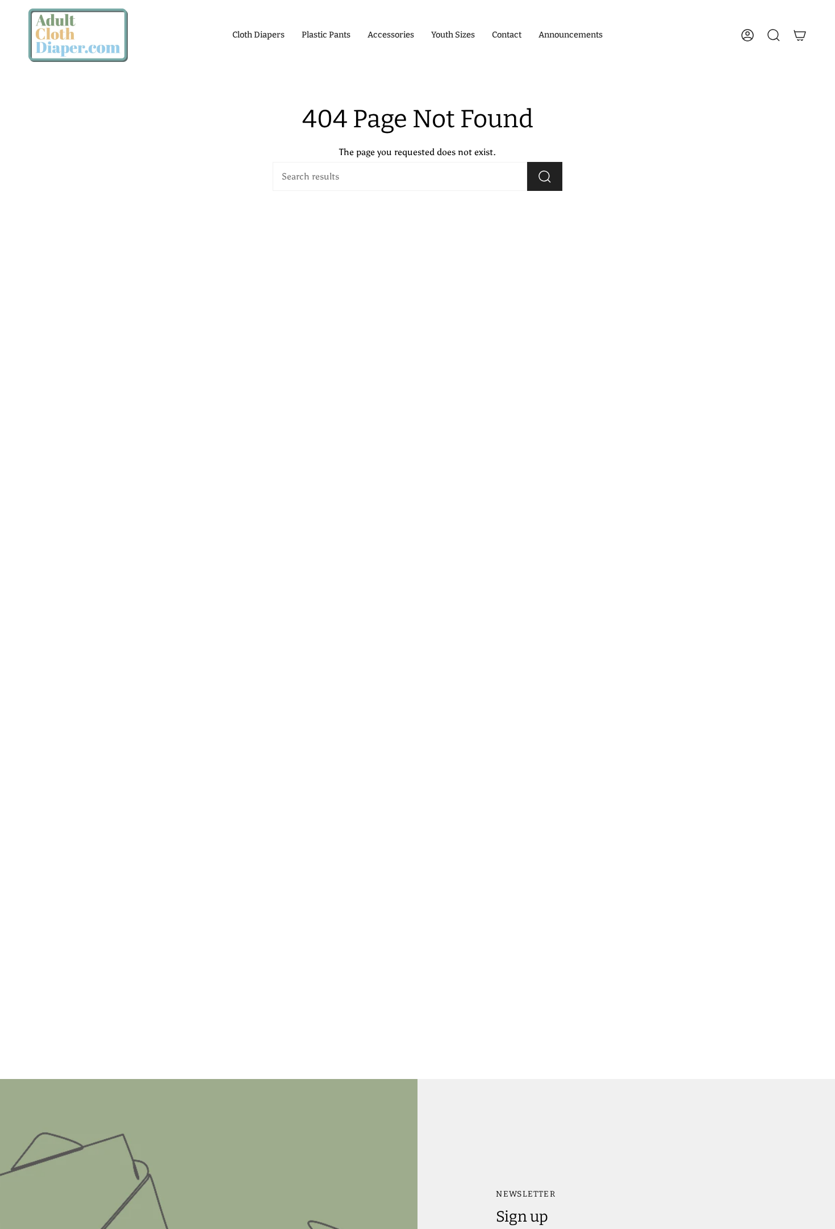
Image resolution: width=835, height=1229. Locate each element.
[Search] (544, 176)
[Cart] (800, 35)
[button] (258, 35)
